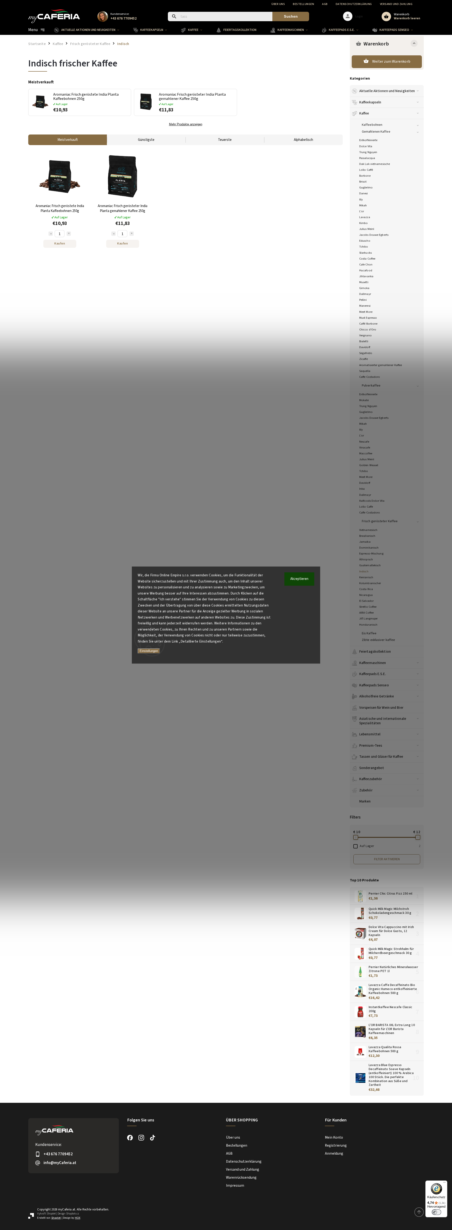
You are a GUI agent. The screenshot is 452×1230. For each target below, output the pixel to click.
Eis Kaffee (369, 633)
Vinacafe (364, 447)
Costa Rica (366, 589)
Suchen (291, 16)
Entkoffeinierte (368, 140)
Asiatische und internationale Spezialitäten (382, 720)
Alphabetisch (303, 139)
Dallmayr (365, 294)
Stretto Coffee (367, 607)
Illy (361, 199)
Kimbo (363, 223)
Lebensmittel (369, 734)
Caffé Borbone (368, 324)
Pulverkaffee (371, 385)
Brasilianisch (367, 536)
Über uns (278, 4)
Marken (365, 801)
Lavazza (364, 217)
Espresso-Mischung (371, 553)
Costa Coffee (367, 259)
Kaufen (59, 243)
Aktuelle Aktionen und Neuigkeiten (387, 91)
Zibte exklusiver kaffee (378, 640)
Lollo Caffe (366, 507)
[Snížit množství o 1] (50, 234)
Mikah (363, 205)
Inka (362, 489)
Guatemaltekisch (370, 565)
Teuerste (225, 139)
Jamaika (365, 542)
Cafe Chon (365, 264)
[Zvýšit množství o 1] (69, 234)
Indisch (363, 571)
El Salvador (366, 601)
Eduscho (364, 241)
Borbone (365, 176)
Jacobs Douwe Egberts (373, 235)
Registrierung (336, 1145)
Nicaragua (366, 595)
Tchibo (363, 246)
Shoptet (51, 1214)
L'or (361, 211)
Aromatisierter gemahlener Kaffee (380, 365)
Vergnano (365, 335)
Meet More (365, 312)
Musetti (363, 282)
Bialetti (363, 341)
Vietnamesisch (368, 530)
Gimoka (364, 288)
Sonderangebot (371, 767)
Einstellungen (149, 651)
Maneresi (365, 306)
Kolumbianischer (370, 583)
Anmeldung (334, 1153)
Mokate (364, 400)
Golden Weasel (368, 465)
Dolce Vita (365, 146)
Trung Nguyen (368, 152)
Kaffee (364, 113)
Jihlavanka (366, 276)
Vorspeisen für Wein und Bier (381, 707)
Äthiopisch (366, 559)
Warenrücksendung (241, 1177)
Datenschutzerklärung (354, 4)
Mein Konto (334, 1137)
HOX (77, 1218)
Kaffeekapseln (370, 102)
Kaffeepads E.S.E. (372, 673)
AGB (325, 4)
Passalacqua (367, 158)
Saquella (364, 371)
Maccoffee (365, 453)
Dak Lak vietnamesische (374, 164)
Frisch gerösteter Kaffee (380, 521)
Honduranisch (368, 625)
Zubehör (365, 790)
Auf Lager (390, 846)
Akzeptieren (299, 578)
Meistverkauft (67, 139)
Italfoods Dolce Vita (371, 501)
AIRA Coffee (366, 613)
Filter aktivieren (387, 859)
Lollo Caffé (366, 170)
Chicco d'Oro (367, 329)
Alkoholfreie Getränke (376, 696)
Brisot (363, 181)
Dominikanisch (369, 548)
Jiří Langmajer (368, 618)
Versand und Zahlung (396, 4)
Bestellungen (303, 4)
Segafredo (365, 353)
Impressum (235, 1185)
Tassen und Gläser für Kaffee (381, 756)
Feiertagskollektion (375, 651)
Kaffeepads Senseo (374, 685)
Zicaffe (363, 359)
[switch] (436, 1212)
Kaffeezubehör (370, 779)
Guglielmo (366, 187)
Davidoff (364, 347)
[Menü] (444, 1183)
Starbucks (365, 253)
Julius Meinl (366, 229)
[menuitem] (90, 30)
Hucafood (365, 270)
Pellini (363, 300)
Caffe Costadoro (369, 377)
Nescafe (364, 442)
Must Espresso (368, 318)
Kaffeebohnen (372, 124)
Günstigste (146, 139)
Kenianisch (366, 577)
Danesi (363, 193)
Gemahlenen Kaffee (376, 131)
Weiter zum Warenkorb (391, 61)
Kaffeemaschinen (372, 662)
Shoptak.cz (72, 1214)
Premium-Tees (370, 745)
